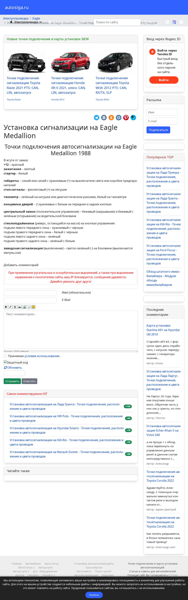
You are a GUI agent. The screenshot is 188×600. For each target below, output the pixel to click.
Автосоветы (84, 571)
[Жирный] (6, 307)
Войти (164, 80)
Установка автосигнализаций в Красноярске (94, 565)
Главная (17, 563)
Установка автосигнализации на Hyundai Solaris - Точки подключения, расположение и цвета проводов (67, 430)
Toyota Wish (102, 99)
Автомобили (33, 563)
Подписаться (158, 130)
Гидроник (108, 575)
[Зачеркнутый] (19, 307)
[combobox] (117, 22)
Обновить (14, 368)
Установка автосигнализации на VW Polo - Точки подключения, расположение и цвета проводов (66, 418)
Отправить (12, 381)
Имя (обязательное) (76, 292)
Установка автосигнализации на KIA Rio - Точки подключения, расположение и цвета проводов (66, 442)
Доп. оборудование (45, 571)
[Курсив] (10, 307)
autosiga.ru (17, 7)
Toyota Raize (14, 99)
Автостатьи (51, 563)
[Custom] (181, 22)
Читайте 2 (48, 575)
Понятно (94, 595)
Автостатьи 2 (26, 567)
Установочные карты (67, 22)
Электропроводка (26, 22)
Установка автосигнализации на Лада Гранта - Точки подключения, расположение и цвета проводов (65, 406)
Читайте (33, 575)
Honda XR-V (57, 99)
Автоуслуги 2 (21, 571)
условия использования (42, 356)
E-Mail (66, 300)
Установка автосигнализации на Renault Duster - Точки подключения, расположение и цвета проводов (67, 454)
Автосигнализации (86, 575)
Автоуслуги (45, 567)
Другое (19, 575)
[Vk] (167, 22)
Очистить (29, 381)
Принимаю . (34, 356)
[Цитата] (29, 307)
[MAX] (174, 21)
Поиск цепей (103, 571)
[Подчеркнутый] (15, 307)
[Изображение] (24, 307)
